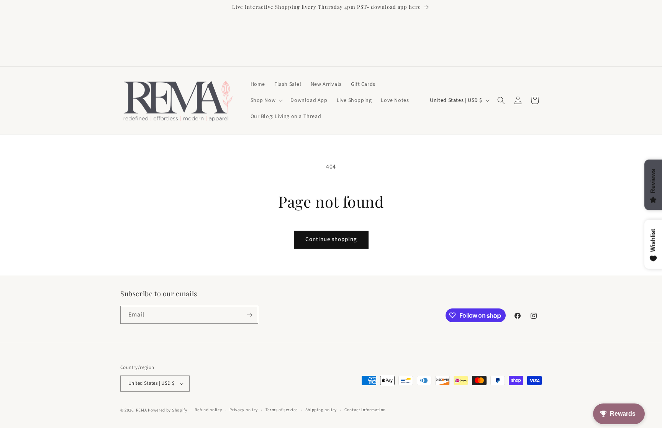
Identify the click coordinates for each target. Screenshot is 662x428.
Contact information (365, 410)
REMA (141, 410)
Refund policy (208, 410)
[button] (266, 100)
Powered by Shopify (167, 410)
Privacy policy (243, 410)
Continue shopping (331, 239)
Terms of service (281, 410)
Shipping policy (321, 410)
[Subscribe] (249, 315)
